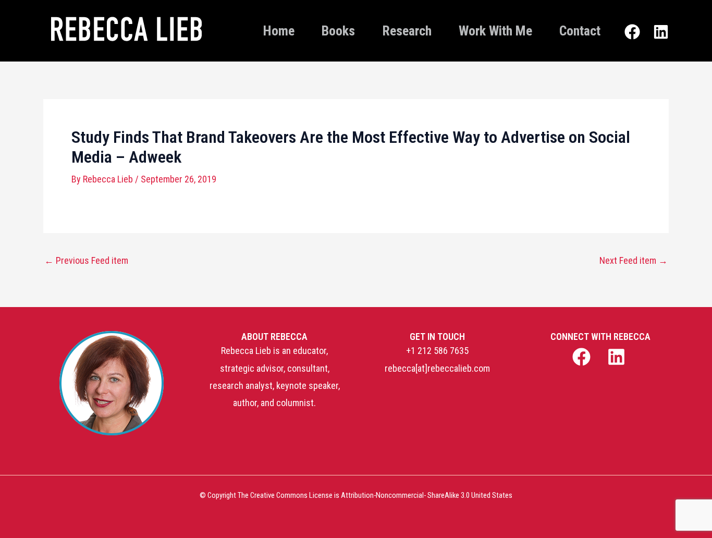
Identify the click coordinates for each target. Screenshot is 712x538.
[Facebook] (632, 32)
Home (278, 31)
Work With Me (495, 31)
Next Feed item (633, 260)
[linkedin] (618, 357)
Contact (579, 31)
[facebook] (582, 357)
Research (407, 31)
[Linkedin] (661, 32)
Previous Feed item (86, 260)
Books (338, 31)
